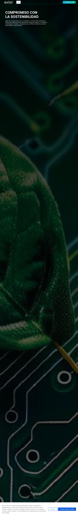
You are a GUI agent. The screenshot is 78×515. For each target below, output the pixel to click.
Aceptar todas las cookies (67, 509)
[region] (39, 508)
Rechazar (52, 509)
